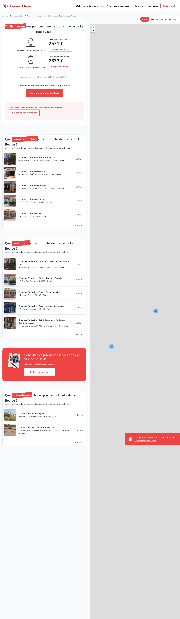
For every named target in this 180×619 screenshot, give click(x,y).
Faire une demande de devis (44, 93)
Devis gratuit (168, 6)
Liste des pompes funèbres (163, 19)
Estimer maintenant (39, 372)
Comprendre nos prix (60, 49)
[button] (111, 346)
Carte (144, 19)
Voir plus (78, 225)
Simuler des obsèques (25, 112)
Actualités (153, 6)
